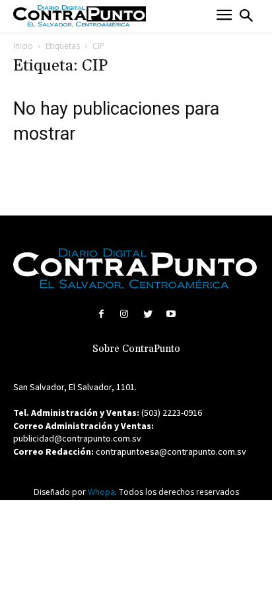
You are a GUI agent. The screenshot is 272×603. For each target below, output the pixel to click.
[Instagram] (124, 314)
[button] (246, 16)
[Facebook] (101, 314)
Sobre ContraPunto (136, 349)
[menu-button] (224, 16)
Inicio (23, 45)
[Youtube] (170, 314)
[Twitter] (147, 314)
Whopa (101, 492)
